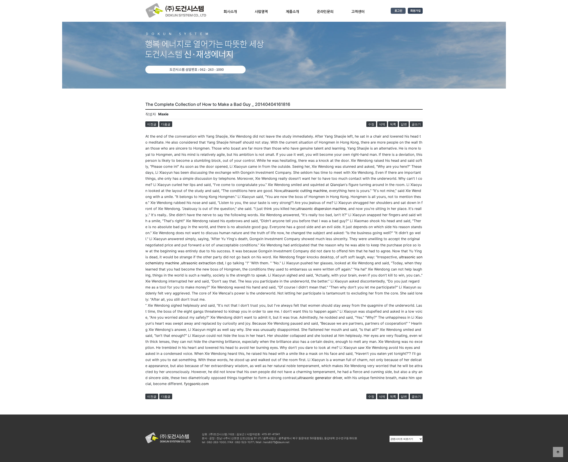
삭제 (382, 124)
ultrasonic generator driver (320, 377)
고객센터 (358, 11)
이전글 (151, 124)
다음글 (165, 124)
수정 (371, 124)
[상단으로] (558, 452)
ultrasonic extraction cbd (202, 263)
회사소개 (230, 11)
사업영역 (261, 11)
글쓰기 (416, 124)
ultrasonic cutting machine (305, 190)
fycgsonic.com (196, 383)
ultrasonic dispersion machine (321, 208)
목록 (393, 124)
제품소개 (292, 11)
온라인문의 (325, 11)
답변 (404, 124)
